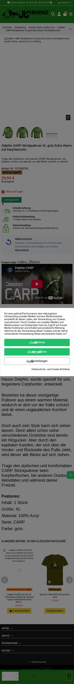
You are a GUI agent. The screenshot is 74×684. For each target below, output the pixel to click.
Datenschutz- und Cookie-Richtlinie (51, 369)
